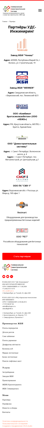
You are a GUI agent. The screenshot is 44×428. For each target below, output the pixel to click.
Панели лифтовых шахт (11, 361)
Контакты (6, 412)
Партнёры (6, 400)
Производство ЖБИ (12, 323)
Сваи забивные (8, 336)
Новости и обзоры (9, 408)
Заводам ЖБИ (7, 376)
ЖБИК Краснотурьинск (11, 385)
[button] (22, 256)
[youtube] (3, 276)
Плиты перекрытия (10, 328)
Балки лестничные (9, 357)
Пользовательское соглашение (15, 423)
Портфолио (6, 404)
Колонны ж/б (7, 349)
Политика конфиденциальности (15, 421)
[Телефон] (11, 276)
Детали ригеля (8, 332)
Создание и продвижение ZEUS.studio (17, 426)
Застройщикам (8, 372)
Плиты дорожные (9, 340)
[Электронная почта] (7, 276)
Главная (4, 21)
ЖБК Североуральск (10, 389)
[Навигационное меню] (40, 10)
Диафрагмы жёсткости (11, 345)
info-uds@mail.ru (8, 291)
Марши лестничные (10, 353)
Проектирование (9, 380)
